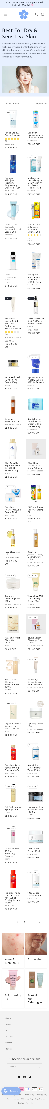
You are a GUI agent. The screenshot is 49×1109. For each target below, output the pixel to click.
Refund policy (29, 1094)
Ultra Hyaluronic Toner (10, 277)
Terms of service (13, 1099)
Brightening (13, 995)
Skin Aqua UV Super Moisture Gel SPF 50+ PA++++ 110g (13, 467)
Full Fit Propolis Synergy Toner (13, 808)
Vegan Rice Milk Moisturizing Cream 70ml (35, 598)
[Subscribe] (39, 1067)
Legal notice (40, 1099)
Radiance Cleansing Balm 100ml (12, 598)
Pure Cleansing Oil (12, 553)
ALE (7, 1030)
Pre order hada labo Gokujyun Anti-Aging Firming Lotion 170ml (12, 898)
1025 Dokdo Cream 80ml (33, 850)
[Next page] (39, 922)
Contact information (25, 1103)
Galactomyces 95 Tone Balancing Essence (12, 852)
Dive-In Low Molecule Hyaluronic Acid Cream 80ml (13, 228)
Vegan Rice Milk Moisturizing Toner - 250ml (13, 726)
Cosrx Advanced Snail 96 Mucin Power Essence (35, 321)
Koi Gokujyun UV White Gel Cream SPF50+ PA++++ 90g (34, 423)
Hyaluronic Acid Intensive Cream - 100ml (35, 809)
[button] (5, 14)
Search (8, 1018)
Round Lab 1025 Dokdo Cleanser (13, 134)
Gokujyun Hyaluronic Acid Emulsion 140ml (35, 135)
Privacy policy (42, 1094)
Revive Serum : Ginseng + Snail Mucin (35, 640)
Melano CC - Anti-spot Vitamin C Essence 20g (33, 228)
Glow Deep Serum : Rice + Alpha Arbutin (34, 465)
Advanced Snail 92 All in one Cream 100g (12, 380)
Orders (8, 1043)
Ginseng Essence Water (12, 420)
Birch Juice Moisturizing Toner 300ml (34, 768)
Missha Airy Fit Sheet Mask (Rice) (12, 640)
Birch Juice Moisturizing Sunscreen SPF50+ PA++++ (35, 278)
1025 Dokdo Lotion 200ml (34, 894)
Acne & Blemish (10, 961)
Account (9, 1036)
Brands (8, 1024)
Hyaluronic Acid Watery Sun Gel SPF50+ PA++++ (35, 380)
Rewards (9, 1049)
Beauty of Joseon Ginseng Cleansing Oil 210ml (35, 556)
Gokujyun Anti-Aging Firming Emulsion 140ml (13, 768)
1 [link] (9, 922)
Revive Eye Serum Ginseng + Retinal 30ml (35, 682)
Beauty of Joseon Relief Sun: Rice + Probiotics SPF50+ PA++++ (13, 324)
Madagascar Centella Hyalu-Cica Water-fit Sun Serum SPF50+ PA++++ (35, 183)
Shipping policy (27, 1099)
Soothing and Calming (34, 999)
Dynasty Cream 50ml (35, 725)
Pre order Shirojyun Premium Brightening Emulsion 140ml (13, 183)
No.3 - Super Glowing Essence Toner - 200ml (13, 683)
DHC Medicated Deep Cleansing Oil (35, 510)
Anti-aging (35, 959)
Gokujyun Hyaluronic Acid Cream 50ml (13, 510)
